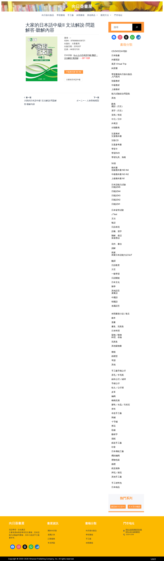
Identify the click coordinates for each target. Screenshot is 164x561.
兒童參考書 (116, 144)
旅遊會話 (115, 238)
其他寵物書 (116, 346)
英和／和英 (116, 115)
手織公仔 (122, 370)
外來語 (114, 123)
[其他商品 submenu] (97, 15)
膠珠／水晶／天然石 (120, 404)
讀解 (113, 248)
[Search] (136, 27)
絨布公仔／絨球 (118, 379)
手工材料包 (116, 483)
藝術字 (114, 434)
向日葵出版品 (126, 74)
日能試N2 (115, 199)
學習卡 (114, 148)
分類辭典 (115, 127)
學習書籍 (115, 74)
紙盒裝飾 (115, 468)
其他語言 (115, 290)
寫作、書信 (116, 244)
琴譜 (113, 360)
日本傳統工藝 (117, 451)
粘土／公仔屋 (117, 387)
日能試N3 (115, 195)
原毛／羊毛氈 (117, 375)
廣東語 (114, 293)
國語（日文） (117, 106)
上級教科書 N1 (118, 178)
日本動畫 (115, 55)
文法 (113, 218)
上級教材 (115, 89)
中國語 (114, 297)
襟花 (113, 426)
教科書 (114, 167)
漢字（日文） (117, 110)
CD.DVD (115, 51)
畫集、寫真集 (117, 326)
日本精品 (115, 487)
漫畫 (113, 322)
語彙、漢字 (116, 231)
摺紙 (113, 438)
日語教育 (115, 265)
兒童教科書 (116, 136)
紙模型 (114, 356)
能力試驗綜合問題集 (120, 93)
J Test (114, 214)
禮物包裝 (115, 460)
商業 (113, 252)
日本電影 (123, 51)
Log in (153, 559)
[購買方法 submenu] (110, 15)
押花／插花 (116, 472)
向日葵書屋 (82, 6)
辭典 (113, 104)
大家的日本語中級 (73, 79)
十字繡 (114, 421)
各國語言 (115, 306)
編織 (113, 396)
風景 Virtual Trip (118, 64)
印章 (113, 447)
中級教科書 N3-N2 (73, 72)
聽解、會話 (116, 235)
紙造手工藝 (116, 443)
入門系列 (115, 76)
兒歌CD (115, 140)
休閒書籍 (115, 313)
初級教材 (115, 81)
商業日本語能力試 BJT (121, 255)
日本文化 (115, 282)
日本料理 (115, 330)
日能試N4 (115, 191)
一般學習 (115, 273)
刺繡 (113, 417)
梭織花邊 (115, 400)
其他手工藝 (116, 476)
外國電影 (115, 59)
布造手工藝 (116, 413)
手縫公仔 (115, 383)
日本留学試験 (117, 210)
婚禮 (113, 464)
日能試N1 (115, 204)
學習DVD (115, 153)
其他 (113, 98)
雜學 (113, 286)
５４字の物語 (134, 506)
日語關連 (115, 278)
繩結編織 (115, 455)
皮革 (113, 392)
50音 (113, 163)
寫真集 (114, 341)
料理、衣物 (116, 337)
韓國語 (114, 301)
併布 (113, 409)
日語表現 (115, 227)
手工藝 (114, 371)
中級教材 (115, 85)
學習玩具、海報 (118, 157)
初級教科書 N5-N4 (120, 170)
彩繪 (113, 430)
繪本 (113, 318)
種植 (113, 352)
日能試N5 (115, 187)
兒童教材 (115, 133)
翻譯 (113, 261)
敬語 (113, 222)
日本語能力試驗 (118, 184)
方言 (113, 269)
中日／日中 (116, 119)
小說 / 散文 (125, 313)
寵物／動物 (116, 335)
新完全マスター (118, 506)
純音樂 (114, 68)
